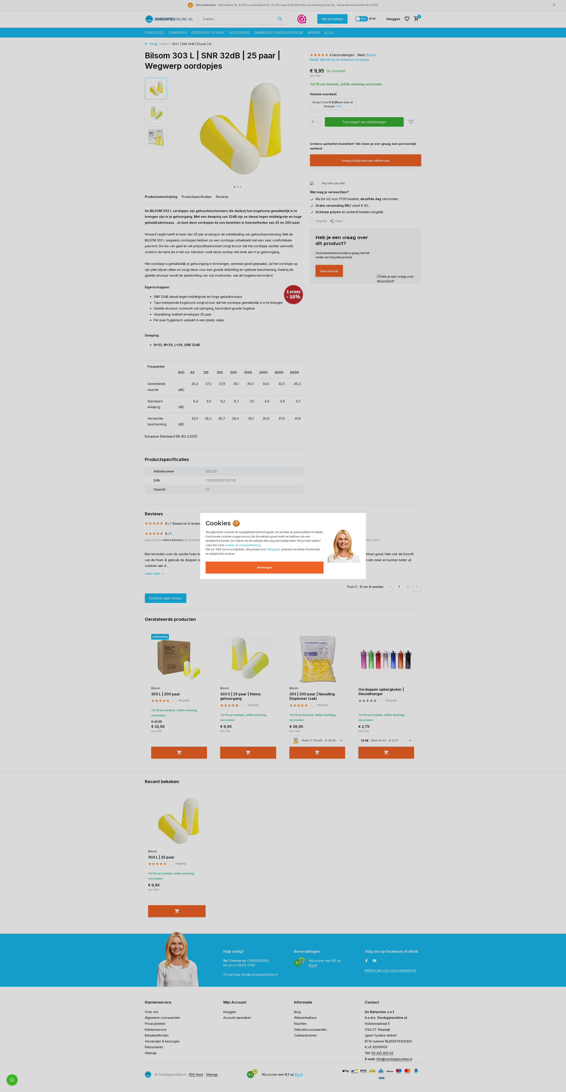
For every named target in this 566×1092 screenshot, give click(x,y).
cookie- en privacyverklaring (243, 545)
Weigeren (273, 549)
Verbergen (264, 567)
